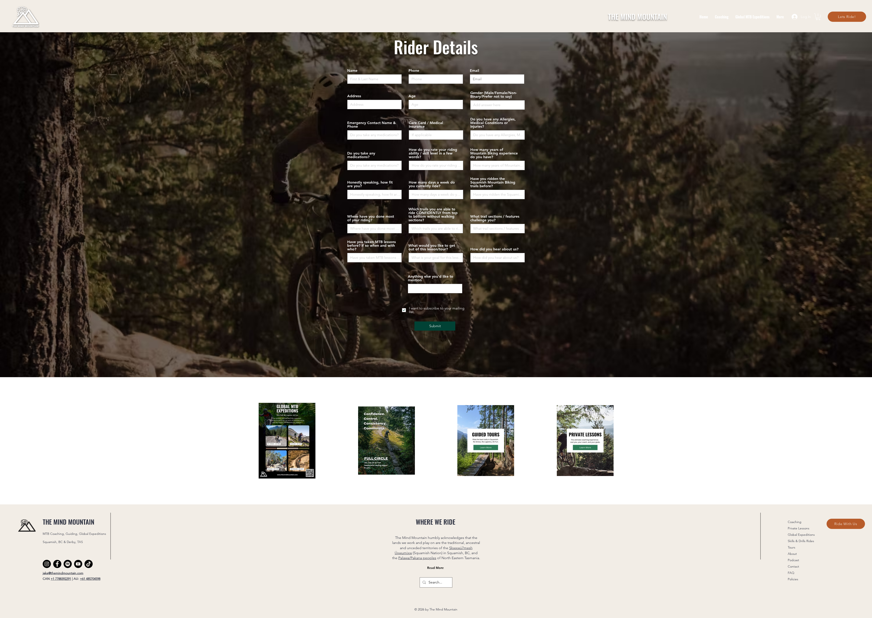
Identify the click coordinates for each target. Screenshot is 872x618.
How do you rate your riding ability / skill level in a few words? (433, 153)
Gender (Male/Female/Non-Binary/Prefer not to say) (493, 94)
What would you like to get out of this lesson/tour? (432, 247)
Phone (414, 70)
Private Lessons (798, 528)
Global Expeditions (801, 535)
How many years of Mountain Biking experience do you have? (494, 153)
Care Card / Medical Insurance (426, 124)
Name (352, 70)
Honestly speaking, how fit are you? (370, 184)
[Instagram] (47, 564)
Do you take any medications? (361, 155)
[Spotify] (68, 564)
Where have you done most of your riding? (370, 218)
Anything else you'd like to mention (430, 278)
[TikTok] (88, 564)
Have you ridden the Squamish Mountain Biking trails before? (492, 182)
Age (412, 96)
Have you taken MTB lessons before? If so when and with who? (371, 245)
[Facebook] (57, 564)
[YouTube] (78, 564)
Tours (791, 547)
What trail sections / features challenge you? (494, 218)
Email (474, 70)
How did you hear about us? (494, 249)
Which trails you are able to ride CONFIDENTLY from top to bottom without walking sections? (433, 214)
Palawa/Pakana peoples (417, 558)
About (792, 554)
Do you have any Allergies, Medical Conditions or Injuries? (493, 122)
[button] (818, 16)
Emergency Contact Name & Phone (371, 124)
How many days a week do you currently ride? (432, 184)
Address (354, 96)
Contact (793, 566)
